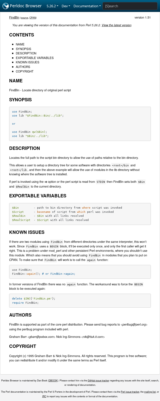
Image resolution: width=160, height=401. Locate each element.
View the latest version (116, 25)
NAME (20, 44)
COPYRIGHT (25, 71)
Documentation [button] (86, 6)
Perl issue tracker (130, 391)
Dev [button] (65, 6)
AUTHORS (23, 66)
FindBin (14, 17)
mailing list (150, 391)
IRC (44, 396)
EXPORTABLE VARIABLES (35, 57)
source (24, 17)
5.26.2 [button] (51, 6)
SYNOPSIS (23, 48)
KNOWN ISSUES (27, 62)
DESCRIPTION (26, 53)
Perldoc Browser (25, 6)
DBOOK (53, 380)
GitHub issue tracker (98, 380)
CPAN (32, 17)
